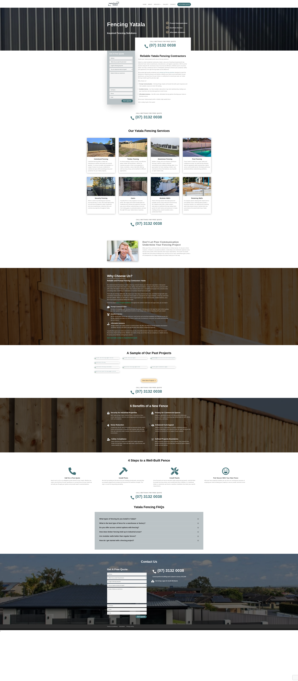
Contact (173, 4)
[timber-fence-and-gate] (129, 357)
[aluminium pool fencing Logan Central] (105, 371)
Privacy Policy (130, 626)
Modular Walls (165, 198)
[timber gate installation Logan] (159, 366)
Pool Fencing (197, 159)
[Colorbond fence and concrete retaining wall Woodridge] (163, 357)
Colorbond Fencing (101, 159)
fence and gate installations (123, 302)
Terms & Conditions (112, 626)
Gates (133, 198)
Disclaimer (122, 626)
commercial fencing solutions (166, 72)
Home (144, 4)
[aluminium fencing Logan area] (131, 366)
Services (157, 4)
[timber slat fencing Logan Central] (104, 357)
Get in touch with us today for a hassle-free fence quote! (122, 338)
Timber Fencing (133, 159)
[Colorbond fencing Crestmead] (103, 366)
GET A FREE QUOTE (184, 4)
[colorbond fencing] (100, 362)
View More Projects (148, 380)
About (150, 4)
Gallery (165, 4)
